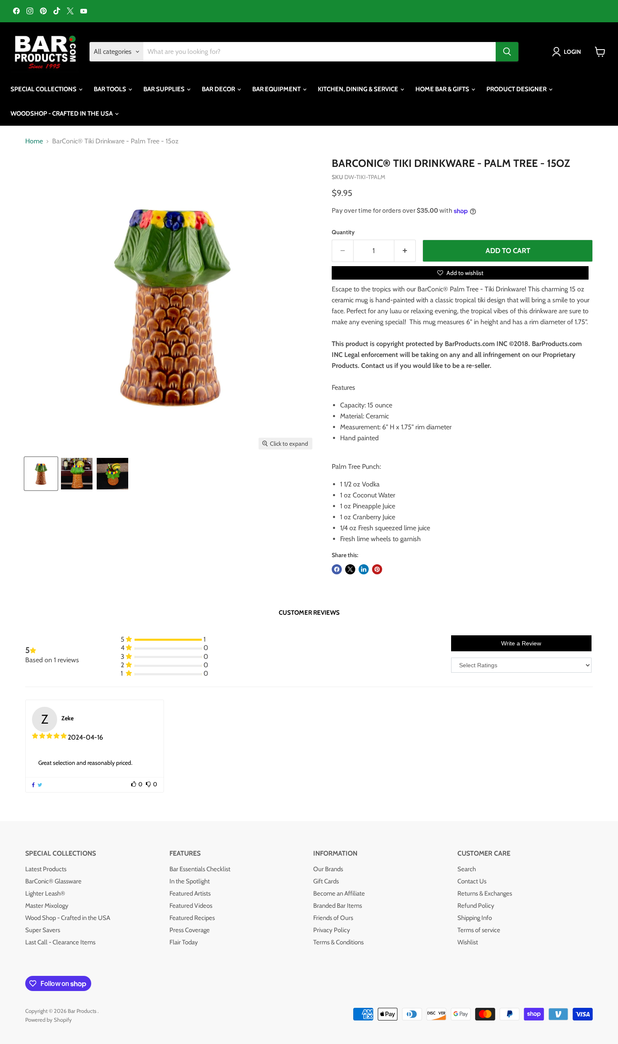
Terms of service (478, 930)
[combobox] (319, 51)
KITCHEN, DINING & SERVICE (358, 89)
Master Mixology (47, 905)
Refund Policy (475, 905)
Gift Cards (326, 881)
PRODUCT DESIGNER (517, 89)
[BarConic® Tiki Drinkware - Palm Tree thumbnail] (41, 473)
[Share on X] (350, 569)
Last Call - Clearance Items (60, 942)
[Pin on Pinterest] (377, 569)
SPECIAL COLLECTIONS (44, 89)
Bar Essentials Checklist (199, 869)
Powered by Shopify (48, 1019)
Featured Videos (190, 905)
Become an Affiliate (339, 893)
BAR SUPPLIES (164, 89)
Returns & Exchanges (484, 893)
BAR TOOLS (110, 89)
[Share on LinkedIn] (364, 569)
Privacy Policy (331, 930)
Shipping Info (474, 918)
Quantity (343, 232)
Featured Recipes (192, 918)
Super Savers (42, 930)
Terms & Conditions (338, 942)
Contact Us (471, 881)
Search (466, 869)
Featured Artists (190, 893)
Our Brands (328, 869)
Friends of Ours (333, 918)
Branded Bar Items (337, 905)
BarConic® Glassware (53, 881)
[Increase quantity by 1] (405, 251)
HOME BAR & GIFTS (442, 89)
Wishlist (467, 942)
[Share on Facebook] (337, 569)
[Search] (507, 51)
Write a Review (521, 643)
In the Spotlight (189, 881)
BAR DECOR (219, 89)
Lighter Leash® (45, 893)
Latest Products (45, 869)
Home (34, 141)
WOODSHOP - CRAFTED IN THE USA (62, 113)
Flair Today (183, 942)
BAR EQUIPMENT (277, 89)
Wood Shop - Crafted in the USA (67, 918)
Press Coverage (189, 930)
